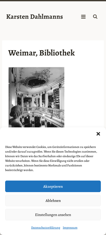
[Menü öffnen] (83, 17)
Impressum (70, 227)
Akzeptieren (53, 186)
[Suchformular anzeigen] (95, 16)
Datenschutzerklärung (45, 227)
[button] (98, 133)
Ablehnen (53, 200)
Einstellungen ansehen (53, 214)
